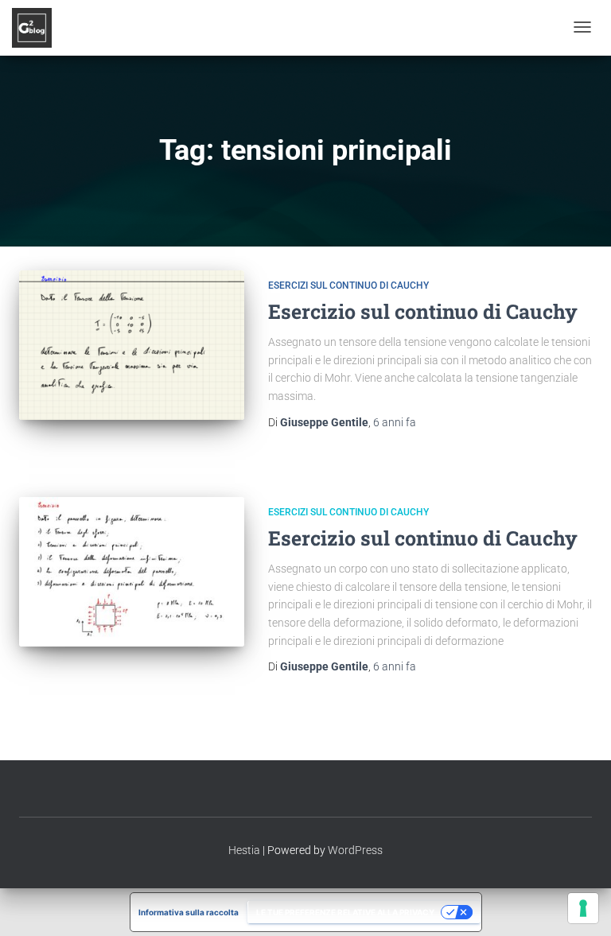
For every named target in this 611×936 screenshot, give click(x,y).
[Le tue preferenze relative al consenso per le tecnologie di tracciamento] (583, 908)
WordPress (355, 850)
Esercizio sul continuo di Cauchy (423, 311)
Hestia (244, 850)
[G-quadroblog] (32, 28)
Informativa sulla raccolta (188, 912)
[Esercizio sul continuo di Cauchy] (131, 345)
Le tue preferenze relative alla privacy (345, 912)
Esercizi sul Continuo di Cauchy (348, 285)
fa (394, 422)
